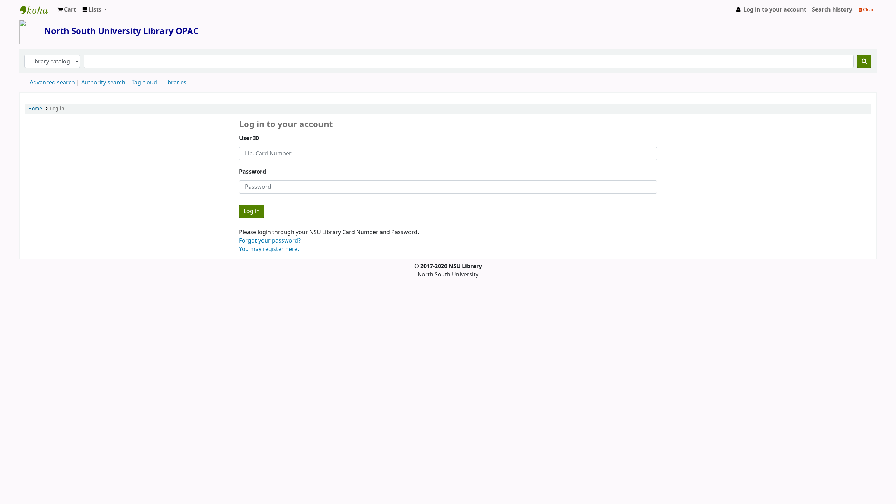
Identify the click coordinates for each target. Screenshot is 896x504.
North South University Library (37, 10)
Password (252, 172)
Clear (868, 9)
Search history (832, 10)
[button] (67, 10)
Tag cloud (144, 82)
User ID (249, 138)
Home (35, 108)
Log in (57, 108)
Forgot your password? (270, 241)
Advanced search (52, 82)
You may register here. (269, 249)
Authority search (103, 82)
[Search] (864, 61)
